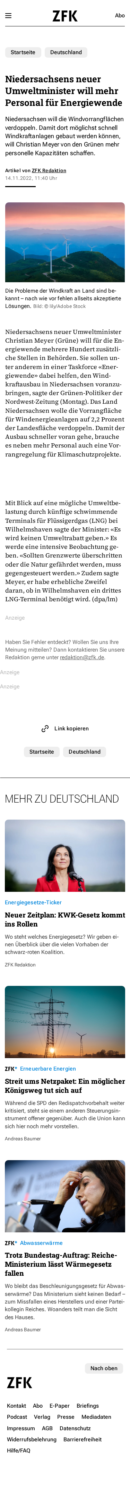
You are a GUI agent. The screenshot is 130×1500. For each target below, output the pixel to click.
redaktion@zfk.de (82, 657)
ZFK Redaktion (49, 170)
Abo (120, 15)
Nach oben (104, 1368)
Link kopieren (71, 728)
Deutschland (66, 52)
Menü (8, 15)
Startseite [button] (65, 16)
